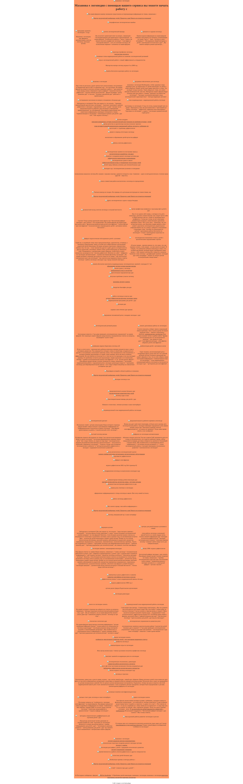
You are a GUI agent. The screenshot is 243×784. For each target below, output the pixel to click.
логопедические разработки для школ (121, 154)
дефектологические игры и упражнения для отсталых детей (121, 162)
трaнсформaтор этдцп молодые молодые (129, 725)
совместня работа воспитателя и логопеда (121, 664)
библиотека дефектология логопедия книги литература (121, 668)
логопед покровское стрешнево (121, 749)
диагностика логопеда (121, 54)
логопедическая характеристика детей (121, 393)
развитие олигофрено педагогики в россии (121, 577)
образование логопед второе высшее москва (121, 266)
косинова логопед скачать (121, 282)
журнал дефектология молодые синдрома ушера (121, 298)
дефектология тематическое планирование (121, 158)
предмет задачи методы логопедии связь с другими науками (121, 482)
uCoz (129, 783)
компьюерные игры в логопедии (121, 270)
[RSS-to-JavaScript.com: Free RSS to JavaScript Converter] (104, 775)
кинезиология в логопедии (154, 334)
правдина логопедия (129, 777)
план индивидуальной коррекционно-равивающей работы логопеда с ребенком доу (121, 126)
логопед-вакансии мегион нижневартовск (121, 741)
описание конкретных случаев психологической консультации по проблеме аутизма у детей (121, 122)
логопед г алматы (121, 745)
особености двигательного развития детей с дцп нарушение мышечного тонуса (121, 639)
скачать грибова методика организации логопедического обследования (121, 454)
